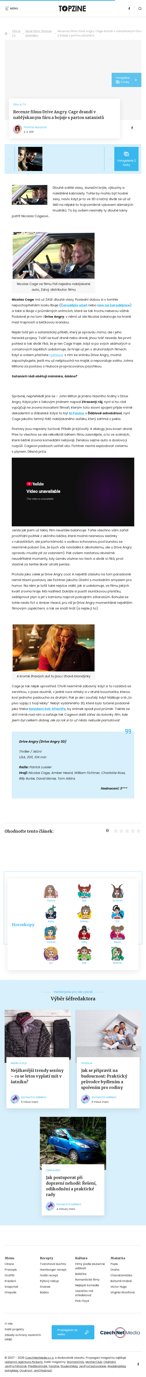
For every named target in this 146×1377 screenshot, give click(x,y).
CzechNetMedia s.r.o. (39, 1358)
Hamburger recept (53, 1270)
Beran (117, 942)
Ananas (45, 1287)
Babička (80, 1274)
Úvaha (114, 1270)
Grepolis (10, 1292)
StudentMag (69, 1366)
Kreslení (10, 1281)
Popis (114, 1264)
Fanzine (54, 1366)
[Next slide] (107, 159)
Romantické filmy (87, 1280)
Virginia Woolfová (122, 1292)
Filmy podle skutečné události (90, 1266)
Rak (84, 963)
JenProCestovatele (92, 1366)
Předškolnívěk (37, 1366)
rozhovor (56, 355)
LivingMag (11, 1370)
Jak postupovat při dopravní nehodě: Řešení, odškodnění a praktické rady (71, 1186)
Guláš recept (49, 1275)
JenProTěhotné (16, 1366)
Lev (51, 963)
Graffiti (9, 1275)
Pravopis (11, 1270)
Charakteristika (121, 1275)
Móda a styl (19, 1063)
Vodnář (51, 942)
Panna (51, 900)
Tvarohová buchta (53, 1264)
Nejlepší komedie (87, 1285)
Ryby (51, 921)
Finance (86, 1063)
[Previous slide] (11, 159)
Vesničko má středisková (84, 1293)
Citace (9, 1264)
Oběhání (109, 1362)
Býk (84, 900)
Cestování (53, 1170)
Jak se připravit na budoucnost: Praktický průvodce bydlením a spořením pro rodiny (104, 1079)
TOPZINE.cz (6, 33)
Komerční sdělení (33, 1097)
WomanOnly (75, 1362)
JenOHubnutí (42, 1370)
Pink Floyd (82, 1301)
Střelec (84, 921)
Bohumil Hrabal (121, 1281)
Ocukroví (25, 1370)
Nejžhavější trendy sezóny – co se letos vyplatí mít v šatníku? (37, 1076)
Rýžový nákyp (49, 1281)
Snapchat (11, 1287)
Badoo (44, 1292)
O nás (9, 1324)
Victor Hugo (118, 1287)
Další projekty (14, 1329)
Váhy (84, 942)
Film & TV (16, 33)
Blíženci (117, 963)
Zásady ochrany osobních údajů (23, 1337)
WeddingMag (116, 1366)
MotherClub (93, 1362)
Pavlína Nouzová (35, 127)
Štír (118, 921)
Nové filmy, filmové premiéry (38, 33)
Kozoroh (118, 900)
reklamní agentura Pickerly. (24, 1362)
